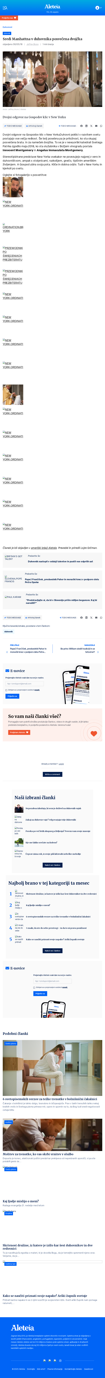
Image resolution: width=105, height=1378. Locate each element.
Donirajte (31, 1369)
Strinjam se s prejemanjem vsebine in (24, 690)
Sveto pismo (10, 1043)
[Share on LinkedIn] (86, 126)
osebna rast (10, 1264)
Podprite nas (7, 18)
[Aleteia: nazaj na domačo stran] (52, 6)
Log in (61, 764)
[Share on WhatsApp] (101, 126)
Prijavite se (12, 696)
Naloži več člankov (52, 865)
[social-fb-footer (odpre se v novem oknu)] (50, 1360)
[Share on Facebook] (81, 126)
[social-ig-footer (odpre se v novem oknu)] (60, 1360)
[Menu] (22, 7)
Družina (8, 1213)
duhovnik (8, 631)
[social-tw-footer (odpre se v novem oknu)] (55, 1360)
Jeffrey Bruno (33, 44)
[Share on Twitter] (91, 126)
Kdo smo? (41, 1369)
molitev (8, 1122)
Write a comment (52, 774)
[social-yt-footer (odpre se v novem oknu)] (44, 1360)
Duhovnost (7, 27)
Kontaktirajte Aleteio (73, 1369)
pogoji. (37, 690)
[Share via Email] (96, 126)
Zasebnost (88, 1369)
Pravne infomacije (54, 1369)
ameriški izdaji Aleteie (44, 548)
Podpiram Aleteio (17, 732)
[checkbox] (6, 690)
